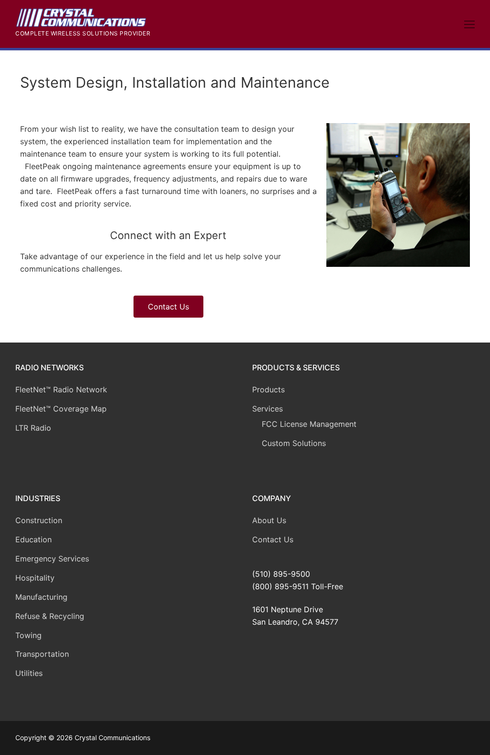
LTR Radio (33, 428)
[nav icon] (469, 24)
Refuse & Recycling (49, 616)
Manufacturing (41, 597)
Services (267, 408)
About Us (269, 520)
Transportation (42, 654)
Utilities (29, 673)
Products (268, 389)
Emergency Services (52, 558)
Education (33, 539)
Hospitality (35, 578)
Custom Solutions (294, 443)
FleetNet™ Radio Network (61, 389)
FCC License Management (309, 424)
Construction (38, 520)
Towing (28, 635)
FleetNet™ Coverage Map (61, 408)
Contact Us (272, 539)
